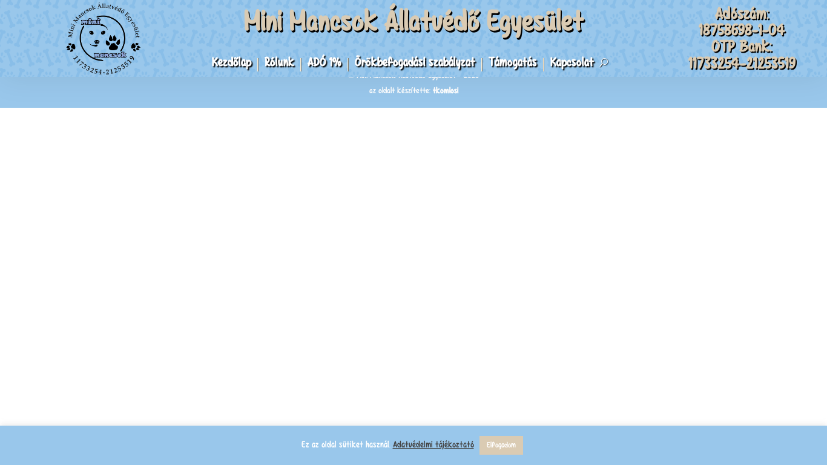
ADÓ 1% (324, 64)
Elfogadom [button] (501, 445)
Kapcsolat (572, 64)
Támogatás (513, 64)
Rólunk (279, 64)
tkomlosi (445, 90)
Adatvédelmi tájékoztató (433, 444)
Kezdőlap (231, 64)
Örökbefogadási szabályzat (415, 64)
